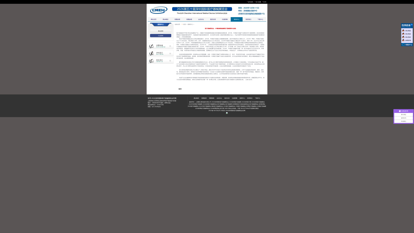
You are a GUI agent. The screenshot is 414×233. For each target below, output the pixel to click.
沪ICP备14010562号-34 (215, 110)
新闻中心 (236, 19)
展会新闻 (160, 31)
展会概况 (165, 19)
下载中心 (260, 19)
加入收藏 (258, 2)
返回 (180, 89)
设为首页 (250, 2)
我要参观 (189, 19)
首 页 (264, 2)
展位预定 (408, 31)
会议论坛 (201, 19)
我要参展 (177, 19)
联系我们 (248, 19)
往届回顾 (225, 19)
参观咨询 (408, 40)
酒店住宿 (213, 19)
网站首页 (153, 19)
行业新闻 (160, 36)
